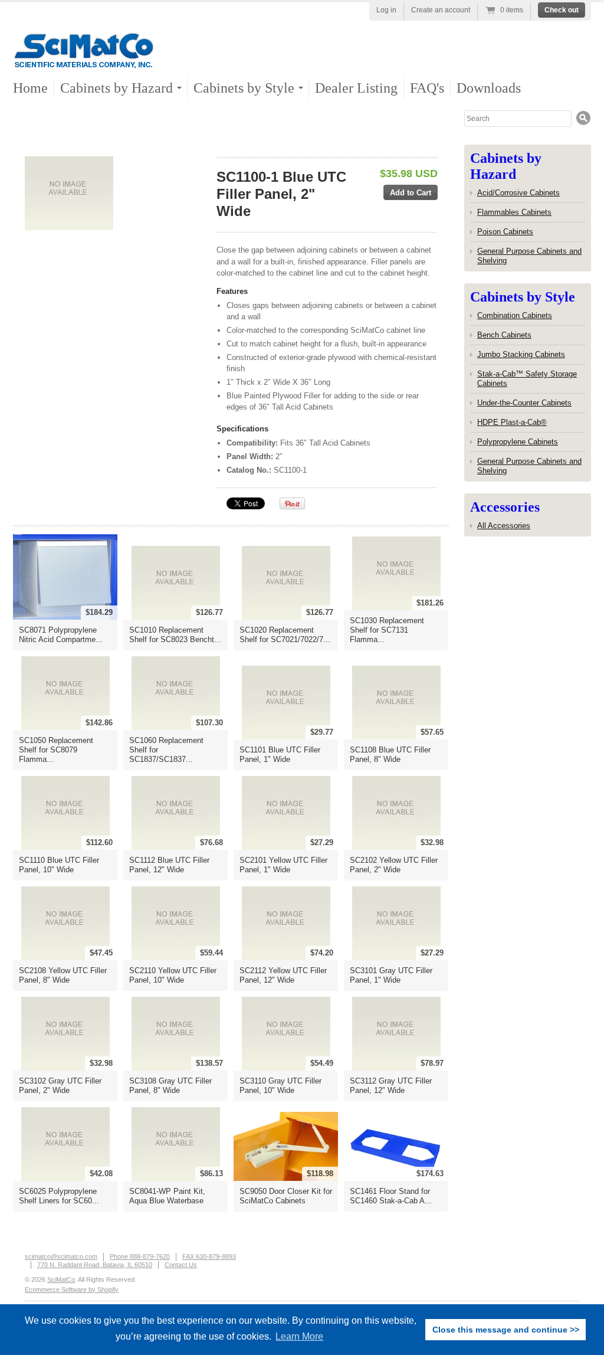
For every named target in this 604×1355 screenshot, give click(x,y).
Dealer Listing (356, 88)
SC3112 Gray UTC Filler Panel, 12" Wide (391, 1085)
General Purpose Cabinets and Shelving (529, 256)
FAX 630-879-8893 (209, 1256)
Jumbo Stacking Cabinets (521, 354)
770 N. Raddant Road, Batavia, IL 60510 (94, 1264)
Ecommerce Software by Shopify (72, 1289)
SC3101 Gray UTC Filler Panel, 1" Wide (391, 975)
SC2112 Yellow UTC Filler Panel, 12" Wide (283, 975)
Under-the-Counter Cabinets (524, 402)
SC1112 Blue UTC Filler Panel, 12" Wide (169, 865)
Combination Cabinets (514, 315)
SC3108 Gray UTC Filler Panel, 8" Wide (170, 1085)
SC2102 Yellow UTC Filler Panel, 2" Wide (394, 865)
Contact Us (181, 1264)
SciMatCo (61, 1279)
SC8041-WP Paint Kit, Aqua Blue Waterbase (167, 1196)
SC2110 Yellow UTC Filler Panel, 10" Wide (172, 975)
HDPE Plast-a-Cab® (512, 422)
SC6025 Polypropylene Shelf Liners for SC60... (59, 1196)
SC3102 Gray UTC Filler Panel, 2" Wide (60, 1085)
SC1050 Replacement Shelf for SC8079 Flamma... (56, 750)
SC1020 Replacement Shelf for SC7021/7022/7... (284, 635)
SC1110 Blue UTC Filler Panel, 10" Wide (59, 865)
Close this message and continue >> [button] (505, 1329)
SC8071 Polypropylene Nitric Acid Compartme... (61, 635)
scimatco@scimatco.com (61, 1256)
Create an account (440, 10)
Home (30, 88)
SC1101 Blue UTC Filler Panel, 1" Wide (279, 754)
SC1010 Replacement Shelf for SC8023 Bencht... (175, 635)
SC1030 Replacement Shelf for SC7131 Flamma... (387, 630)
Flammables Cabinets (514, 212)
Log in (386, 10)
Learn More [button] (299, 1336)
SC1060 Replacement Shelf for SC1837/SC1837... (166, 750)
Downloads (489, 88)
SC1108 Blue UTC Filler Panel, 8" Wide (390, 754)
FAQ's (427, 88)
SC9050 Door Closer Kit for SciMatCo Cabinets (285, 1196)
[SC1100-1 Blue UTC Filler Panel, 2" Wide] (114, 193)
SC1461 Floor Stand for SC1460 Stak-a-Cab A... (391, 1196)
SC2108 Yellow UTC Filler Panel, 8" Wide (63, 975)
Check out (561, 10)
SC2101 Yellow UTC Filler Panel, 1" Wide (283, 865)
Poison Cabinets (505, 231)
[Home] (84, 58)
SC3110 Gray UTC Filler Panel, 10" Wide (280, 1085)
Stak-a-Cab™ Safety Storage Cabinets (527, 378)
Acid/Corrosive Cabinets (518, 192)
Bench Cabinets (504, 334)
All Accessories (503, 525)
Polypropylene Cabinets (517, 441)
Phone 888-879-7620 (140, 1256)
